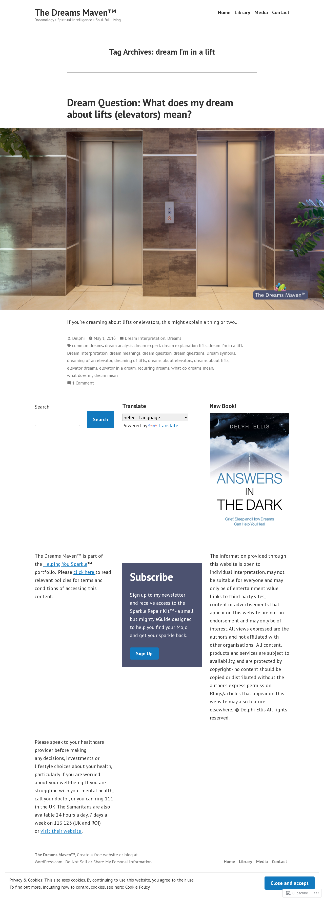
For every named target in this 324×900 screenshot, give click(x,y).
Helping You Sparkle (65, 564)
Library (242, 12)
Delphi (78, 338)
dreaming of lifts (130, 360)
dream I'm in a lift (225, 345)
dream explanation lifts (184, 345)
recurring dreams (153, 368)
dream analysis (118, 345)
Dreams (174, 338)
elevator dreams (82, 368)
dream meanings (125, 353)
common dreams (87, 345)
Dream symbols (221, 353)
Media (261, 12)
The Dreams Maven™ (75, 12)
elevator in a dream (117, 368)
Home (224, 12)
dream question (157, 353)
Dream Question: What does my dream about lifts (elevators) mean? (150, 108)
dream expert (147, 345)
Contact (280, 12)
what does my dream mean (92, 375)
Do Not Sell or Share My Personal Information (108, 862)
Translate (168, 425)
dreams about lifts (211, 360)
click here (84, 572)
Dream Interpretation (145, 338)
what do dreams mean (192, 368)
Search (42, 406)
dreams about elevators (170, 360)
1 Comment (83, 383)
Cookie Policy (137, 887)
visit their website (61, 831)
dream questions (189, 353)
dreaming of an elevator (89, 360)
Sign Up (144, 653)
